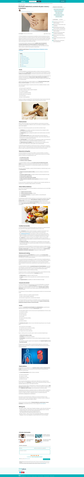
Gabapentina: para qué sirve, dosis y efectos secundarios (59, 22)
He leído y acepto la (25, 458)
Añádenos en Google (47, 33)
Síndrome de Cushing (24, 62)
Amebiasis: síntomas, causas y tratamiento (46, 435)
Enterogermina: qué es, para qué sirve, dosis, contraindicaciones (59, 41)
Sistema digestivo (30, 3)
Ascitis (22, 64)
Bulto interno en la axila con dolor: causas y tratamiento (59, 25)
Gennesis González (24, 11)
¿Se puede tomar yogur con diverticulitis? (47, 440)
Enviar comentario (46, 459)
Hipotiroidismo (23, 66)
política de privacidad (27, 458)
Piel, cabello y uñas (59, 13)
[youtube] (22, 472)
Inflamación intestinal (35, 3)
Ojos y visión (56, 9)
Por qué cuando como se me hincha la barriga (30, 435)
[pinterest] (23, 472)
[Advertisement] (35, 423)
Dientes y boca (61, 9)
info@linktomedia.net (43, 463)
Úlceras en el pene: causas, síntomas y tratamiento (59, 36)
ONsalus (19, 3)
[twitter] (20, 472)
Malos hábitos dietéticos (25, 59)
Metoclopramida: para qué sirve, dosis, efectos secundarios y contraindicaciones (59, 28)
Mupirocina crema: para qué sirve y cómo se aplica (59, 38)
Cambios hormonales (24, 60)
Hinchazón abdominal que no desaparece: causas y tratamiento (33, 50)
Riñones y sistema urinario (59, 11)
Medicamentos (23, 56)
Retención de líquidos (24, 58)
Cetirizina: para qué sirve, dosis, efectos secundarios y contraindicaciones (59, 33)
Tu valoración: (29, 456)
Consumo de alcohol (24, 63)
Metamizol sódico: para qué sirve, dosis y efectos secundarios (59, 30)
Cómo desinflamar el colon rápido (29, 440)
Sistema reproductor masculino (58, 14)
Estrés (22, 55)
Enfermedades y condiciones (24, 3)
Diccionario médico (59, 16)
